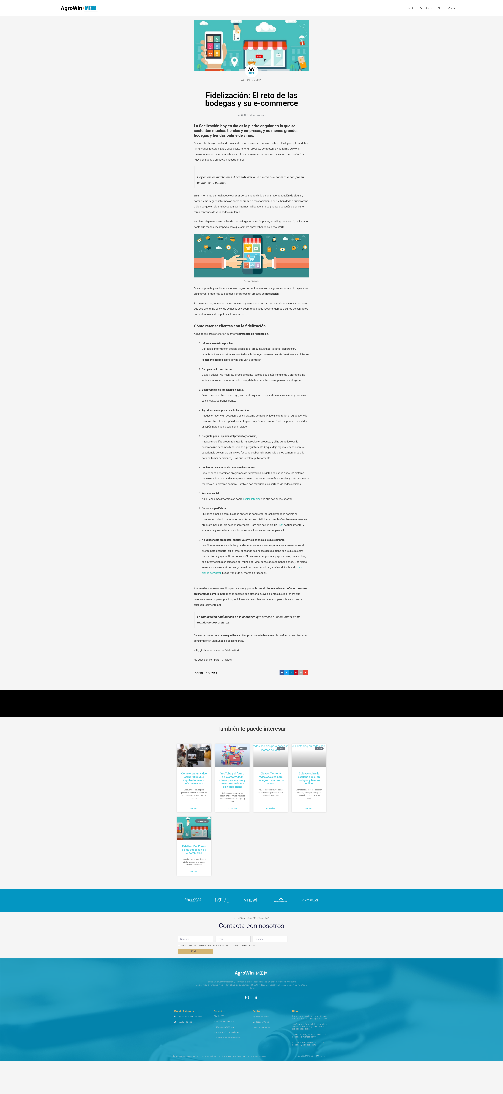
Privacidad (312, 1056)
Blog (440, 8)
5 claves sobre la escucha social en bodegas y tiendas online (309, 778)
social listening (252, 499)
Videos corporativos (224, 1027)
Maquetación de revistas (226, 1032)
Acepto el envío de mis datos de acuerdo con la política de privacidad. (218, 945)
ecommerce (261, 115)
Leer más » (194, 808)
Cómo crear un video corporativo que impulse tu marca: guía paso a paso (194, 778)
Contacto (453, 8)
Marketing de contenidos (227, 1037)
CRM (280, 524)
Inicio (411, 8)
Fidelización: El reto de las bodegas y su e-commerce (194, 850)
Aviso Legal (301, 1056)
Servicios (424, 8)
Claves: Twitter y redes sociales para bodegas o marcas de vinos (271, 778)
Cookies (321, 1056)
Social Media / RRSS (224, 1021)
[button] (282, 672)
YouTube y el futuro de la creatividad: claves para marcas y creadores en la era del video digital (232, 780)
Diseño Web (220, 1016)
